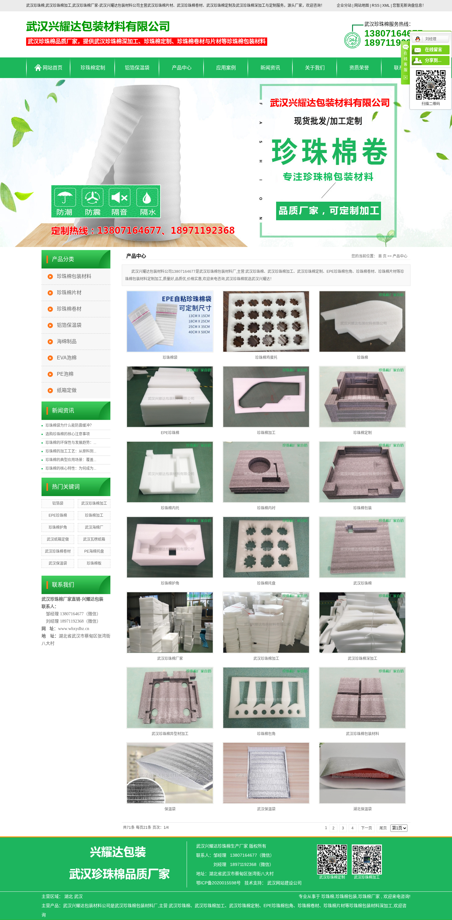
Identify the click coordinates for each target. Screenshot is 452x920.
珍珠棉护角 (58, 527)
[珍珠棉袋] (169, 321)
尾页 (383, 828)
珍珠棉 (362, 357)
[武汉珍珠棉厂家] (169, 622)
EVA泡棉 (67, 357)
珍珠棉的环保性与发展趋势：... (71, 442)
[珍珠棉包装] (362, 472)
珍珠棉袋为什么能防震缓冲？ (69, 425)
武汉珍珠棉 (362, 583)
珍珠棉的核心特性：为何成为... (71, 468)
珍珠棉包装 (362, 508)
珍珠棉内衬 (266, 508)
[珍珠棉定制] (362, 397)
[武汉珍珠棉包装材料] (362, 698)
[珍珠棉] (362, 321)
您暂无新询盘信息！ (409, 5)
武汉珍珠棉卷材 (58, 551)
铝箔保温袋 (137, 67)
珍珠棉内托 (170, 508)
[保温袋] (169, 773)
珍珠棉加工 (94, 515)
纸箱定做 (67, 390)
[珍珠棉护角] (169, 547)
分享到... (433, 60)
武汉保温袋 (58, 563)
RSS (375, 5)
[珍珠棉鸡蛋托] (266, 321)
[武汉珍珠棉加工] (266, 622)
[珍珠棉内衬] (266, 472)
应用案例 (226, 67)
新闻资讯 (270, 67)
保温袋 (170, 809)
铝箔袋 (57, 503)
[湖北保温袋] (362, 773)
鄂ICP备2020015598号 (218, 882)
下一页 (366, 828)
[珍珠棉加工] (266, 397)
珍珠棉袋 (170, 357)
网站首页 (52, 67)
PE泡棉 (65, 374)
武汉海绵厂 (94, 527)
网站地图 (362, 5)
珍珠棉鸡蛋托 (266, 357)
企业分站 (344, 5)
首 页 (382, 256)
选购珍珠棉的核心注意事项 (68, 434)
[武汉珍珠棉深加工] (362, 622)
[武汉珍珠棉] (362, 547)
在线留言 (433, 49)
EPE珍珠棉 (58, 515)
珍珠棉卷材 (69, 308)
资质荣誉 (359, 67)
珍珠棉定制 (93, 67)
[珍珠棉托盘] (266, 547)
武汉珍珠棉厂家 (170, 658)
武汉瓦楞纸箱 (94, 539)
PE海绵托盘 (94, 551)
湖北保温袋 (362, 809)
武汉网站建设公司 (284, 882)
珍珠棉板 (94, 563)
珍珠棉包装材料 (74, 276)
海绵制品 (67, 341)
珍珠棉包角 (266, 734)
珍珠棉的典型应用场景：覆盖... (71, 460)
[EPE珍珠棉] (169, 397)
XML (386, 5)
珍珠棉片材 (69, 292)
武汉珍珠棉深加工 (362, 658)
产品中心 (182, 67)
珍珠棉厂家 (369, 896)
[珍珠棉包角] (266, 698)
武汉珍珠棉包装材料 (362, 734)
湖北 (68, 896)
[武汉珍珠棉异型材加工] (169, 698)
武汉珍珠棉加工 (94, 503)
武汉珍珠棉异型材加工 (170, 734)
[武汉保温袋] (266, 773)
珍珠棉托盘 (266, 583)
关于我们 (315, 67)
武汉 (78, 896)
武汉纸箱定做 (58, 539)
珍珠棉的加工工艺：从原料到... (71, 451)
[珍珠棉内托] (169, 472)
